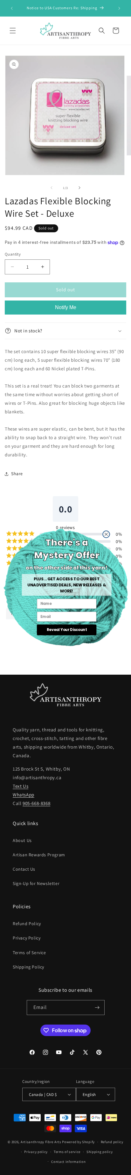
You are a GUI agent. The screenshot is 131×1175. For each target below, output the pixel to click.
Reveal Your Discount (66, 629)
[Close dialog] (105, 534)
